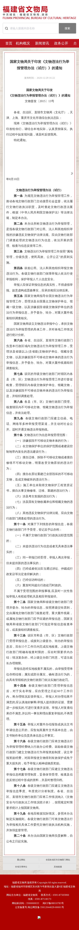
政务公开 (61, 43)
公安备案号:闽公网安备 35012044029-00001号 (39, 907)
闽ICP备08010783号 (53, 903)
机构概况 (23, 43)
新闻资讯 (42, 43)
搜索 (67, 28)
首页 (8, 43)
